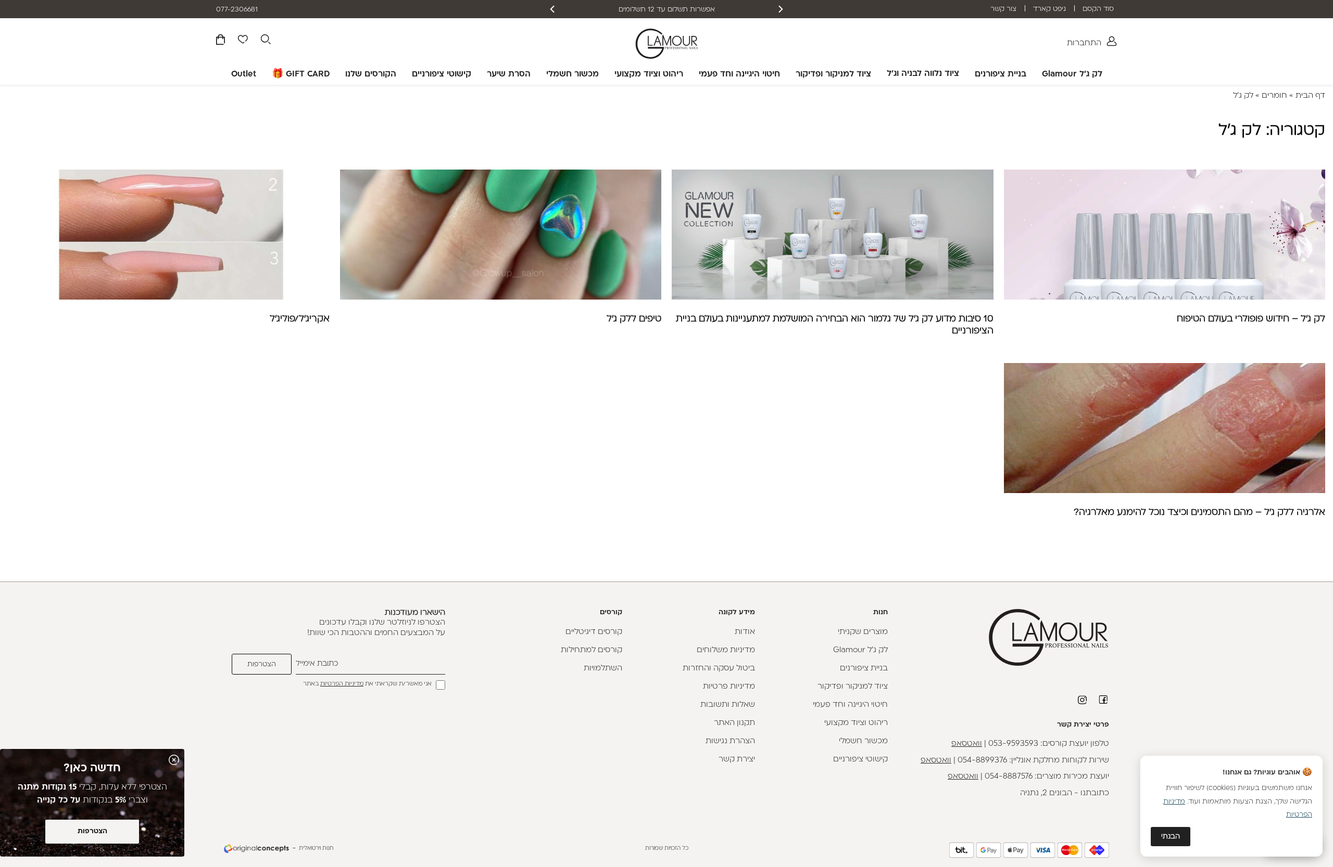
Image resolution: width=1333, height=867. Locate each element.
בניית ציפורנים (1000, 74)
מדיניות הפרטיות (341, 684)
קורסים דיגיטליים (593, 632)
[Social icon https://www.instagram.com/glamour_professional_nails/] (1083, 700)
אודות (745, 632)
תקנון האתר (734, 723)
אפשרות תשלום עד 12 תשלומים (667, 9)
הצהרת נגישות (730, 741)
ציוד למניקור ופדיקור (833, 74)
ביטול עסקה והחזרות (719, 668)
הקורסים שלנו (370, 74)
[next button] (553, 9)
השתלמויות (603, 668)
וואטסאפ (966, 744)
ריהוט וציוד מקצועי (648, 74)
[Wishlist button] (242, 41)
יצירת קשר (737, 760)
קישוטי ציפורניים (441, 74)
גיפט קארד (1049, 9)
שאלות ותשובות (727, 705)
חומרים (1274, 96)
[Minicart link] (220, 41)
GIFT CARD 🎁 (301, 74)
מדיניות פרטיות (729, 687)
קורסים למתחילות (591, 650)
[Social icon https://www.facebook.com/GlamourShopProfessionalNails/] (1104, 699)
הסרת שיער (509, 74)
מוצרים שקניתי (863, 632)
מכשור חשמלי (572, 74)
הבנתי (1170, 836)
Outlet (243, 74)
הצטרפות (92, 831)
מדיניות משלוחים (726, 650)
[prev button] (780, 9)
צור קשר (1003, 9)
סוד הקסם (1098, 9)
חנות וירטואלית (316, 848)
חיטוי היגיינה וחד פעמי (739, 74)
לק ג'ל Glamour (1072, 74)
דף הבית (1310, 96)
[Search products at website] (265, 41)
